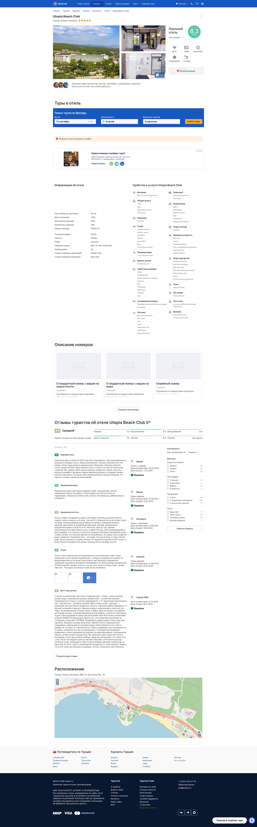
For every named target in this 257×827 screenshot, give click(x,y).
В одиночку (186, 489)
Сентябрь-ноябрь (186, 517)
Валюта (56, 763)
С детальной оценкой (186, 503)
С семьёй (186, 480)
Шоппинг (85, 763)
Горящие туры (148, 4)
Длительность (107, 117)
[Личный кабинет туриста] (202, 3)
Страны (96, 4)
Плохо (186, 471)
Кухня (84, 757)
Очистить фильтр (185, 528)
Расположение (187, 71)
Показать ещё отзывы (66, 656)
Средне (186, 468)
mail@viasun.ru (184, 788)
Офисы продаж (122, 4)
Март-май (186, 512)
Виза (55, 766)
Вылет (58, 117)
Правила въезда (60, 760)
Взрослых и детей (151, 117)
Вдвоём (186, 486)
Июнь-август (186, 515)
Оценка (192, 452)
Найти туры (193, 121)
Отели (108, 4)
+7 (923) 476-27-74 (187, 781)
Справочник (58, 757)
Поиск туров (83, 4)
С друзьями (186, 483)
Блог (135, 4)
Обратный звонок (186, 784)
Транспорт (86, 760)
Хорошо (186, 466)
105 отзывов (174, 37)
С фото (186, 497)
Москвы (81, 113)
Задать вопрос (98, 163)
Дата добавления (175, 452)
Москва (182, 4)
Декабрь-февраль (186, 520)
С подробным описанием (186, 500)
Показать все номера (128, 409)
